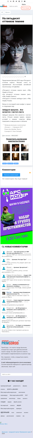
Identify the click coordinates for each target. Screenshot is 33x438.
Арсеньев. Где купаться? (20, 267)
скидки (3, 402)
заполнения (22, 392)
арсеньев (5, 412)
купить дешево (12, 389)
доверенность (17, 386)
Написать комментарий (11, 175)
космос (4, 163)
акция (19, 405)
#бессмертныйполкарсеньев (8, 392)
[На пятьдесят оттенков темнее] (6, 148)
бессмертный (4, 405)
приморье (19, 408)
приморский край (6, 386)
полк (12, 412)
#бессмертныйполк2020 (16, 395)
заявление (4, 398)
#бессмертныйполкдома (7, 408)
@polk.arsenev (18, 402)
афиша (16, 163)
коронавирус (4, 395)
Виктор (9, 292)
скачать (3, 389)
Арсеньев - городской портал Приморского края (16, 432)
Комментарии (8, 170)
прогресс (25, 398)
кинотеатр (10, 163)
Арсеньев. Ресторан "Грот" (19, 259)
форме (9, 402)
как (23, 416)
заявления (19, 412)
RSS (30, 172)
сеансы (12, 405)
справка (18, 416)
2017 (26, 395)
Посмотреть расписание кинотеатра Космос (16, 140)
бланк (19, 398)
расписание (10, 416)
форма (25, 386)
